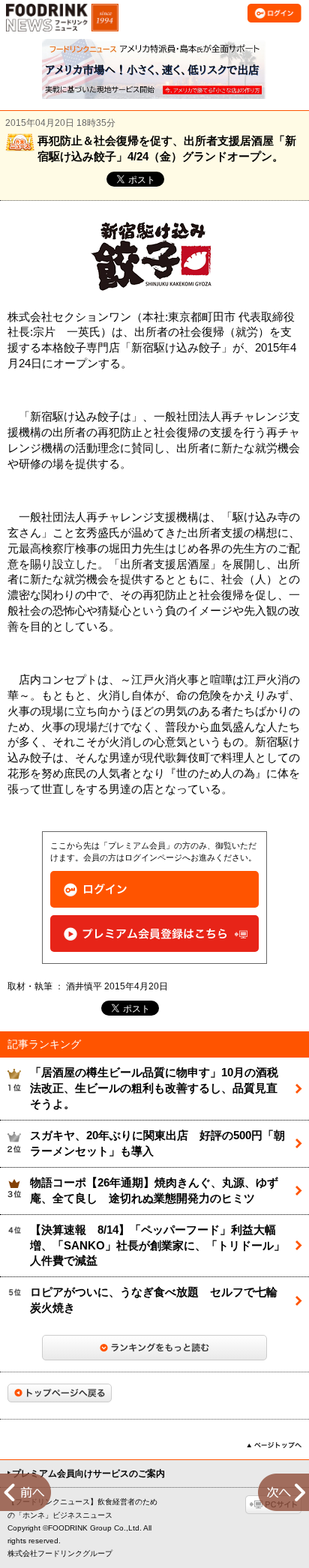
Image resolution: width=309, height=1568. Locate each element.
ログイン (154, 889)
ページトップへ (274, 1445)
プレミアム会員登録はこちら (154, 933)
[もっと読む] (154, 1347)
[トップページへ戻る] (60, 1393)
